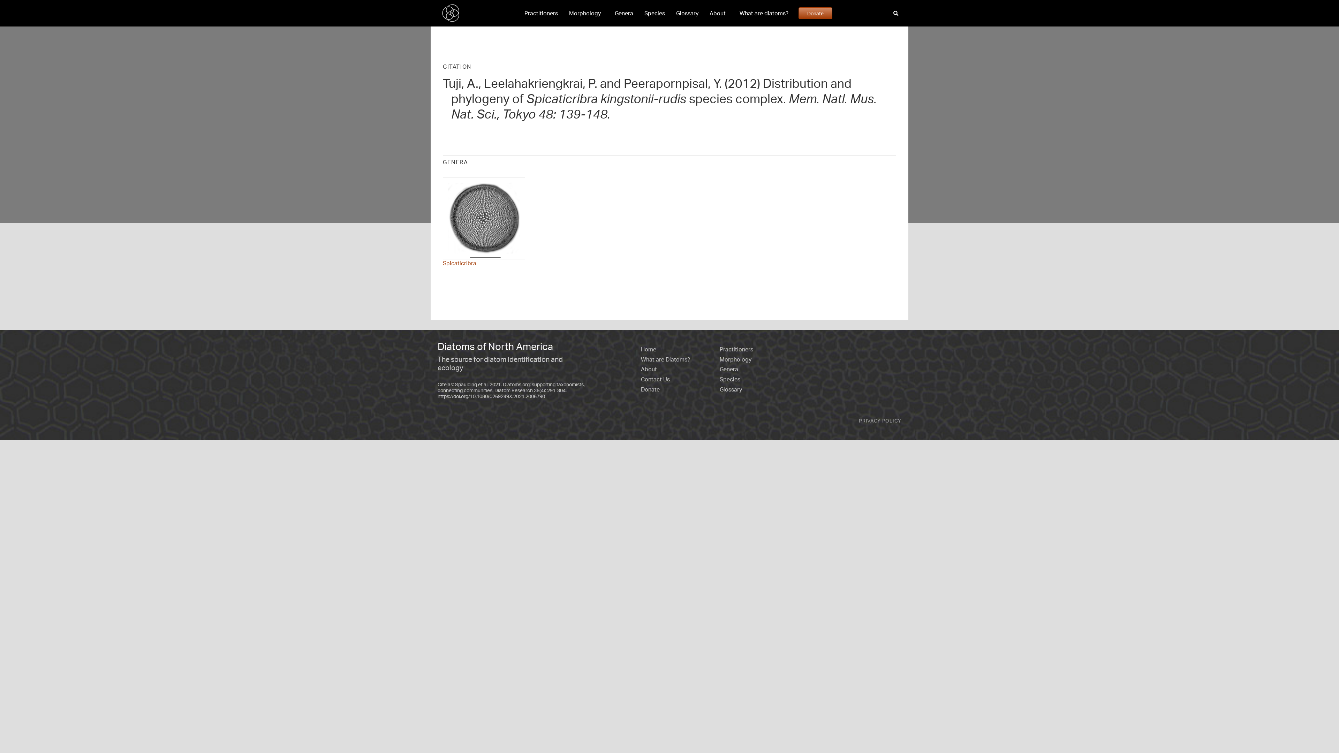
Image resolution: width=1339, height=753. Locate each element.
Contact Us (655, 379)
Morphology (585, 13)
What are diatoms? (764, 13)
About (718, 13)
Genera (624, 13)
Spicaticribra (459, 263)
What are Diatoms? (665, 359)
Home (648, 349)
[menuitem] (541, 13)
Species (654, 13)
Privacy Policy (880, 421)
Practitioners (541, 13)
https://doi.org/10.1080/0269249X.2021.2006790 (491, 396)
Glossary (687, 13)
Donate (815, 13)
